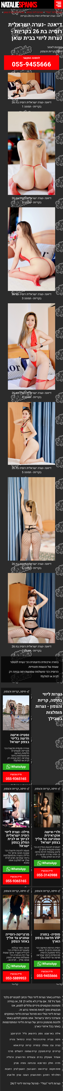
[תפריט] (58, 4)
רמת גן (46, 1075)
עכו (52, 1045)
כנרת (28, 1039)
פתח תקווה (54, 1069)
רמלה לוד (55, 1075)
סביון (16, 1063)
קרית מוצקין (44, 1051)
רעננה (26, 1075)
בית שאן (32, 1033)
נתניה (23, 1063)
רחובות (8, 1069)
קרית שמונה (31, 1051)
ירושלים (19, 1051)
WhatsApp (18, 766)
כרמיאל (20, 1039)
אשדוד (57, 1057)
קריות (28, 1045)
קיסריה (36, 1045)
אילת (57, 1033)
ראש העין (31, 1069)
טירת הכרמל (39, 1039)
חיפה (57, 1039)
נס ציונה (32, 1063)
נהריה (12, 1039)
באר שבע (49, 1033)
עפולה (45, 1045)
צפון (40, 1033)
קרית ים (56, 1051)
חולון (50, 1063)
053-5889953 (16, 978)
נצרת (57, 1045)
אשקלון (48, 1057)
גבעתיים (31, 1057)
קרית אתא (18, 1045)
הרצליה (10, 1057)
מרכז (10, 1051)
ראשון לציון (19, 1069)
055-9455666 (31, 64)
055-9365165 (16, 778)
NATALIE (19, 4)
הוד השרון (20, 1057)
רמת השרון (35, 1075)
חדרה (57, 1063)
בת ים (40, 1057)
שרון (19, 1075)
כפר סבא (42, 1063)
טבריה (50, 1039)
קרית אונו (42, 1069)
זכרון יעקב (15, 1033)
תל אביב (11, 1075)
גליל (25, 1033)
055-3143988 (47, 875)
